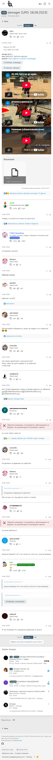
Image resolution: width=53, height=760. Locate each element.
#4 (50, 271)
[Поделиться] (47, 43)
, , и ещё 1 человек (26, 438)
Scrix (11, 671)
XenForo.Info (17, 740)
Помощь (23, 693)
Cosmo (13, 676)
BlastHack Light (7, 750)
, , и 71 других (27, 193)
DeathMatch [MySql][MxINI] (28, 681)
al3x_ (5, 16)
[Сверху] (34, 757)
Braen (24, 663)
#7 (50, 357)
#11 (50, 483)
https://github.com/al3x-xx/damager (22, 59)
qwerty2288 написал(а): (12, 582)
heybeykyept (15, 711)
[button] (3, 4)
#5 (50, 295)
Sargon (11, 661)
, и (16, 399)
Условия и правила (21, 753)
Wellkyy (12, 706)
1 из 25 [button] (19, 25)
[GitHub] (2, 743)
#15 (50, 626)
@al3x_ (10, 54)
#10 (49, 459)
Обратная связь (7, 753)
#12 (50, 517)
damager (12, 704)
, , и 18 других (23, 223)
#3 (50, 247)
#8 (50, 385)
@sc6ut (24, 56)
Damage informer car (21, 669)
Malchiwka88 (14, 693)
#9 (50, 420)
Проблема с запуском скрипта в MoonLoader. (27, 691)
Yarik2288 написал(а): (11, 488)
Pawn (17, 684)
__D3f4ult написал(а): (11, 595)
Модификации (19, 671)
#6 (50, 325)
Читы (17, 661)
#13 (49, 550)
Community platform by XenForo (22, 736)
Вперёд (27, 25)
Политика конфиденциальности (13, 757)
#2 (50, 215)
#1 (50, 43)
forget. (11, 684)
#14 (49, 577)
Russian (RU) (22, 750)
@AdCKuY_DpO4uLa (13, 56)
